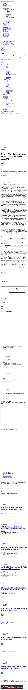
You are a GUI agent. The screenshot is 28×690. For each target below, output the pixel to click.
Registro (5, 4)
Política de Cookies (10, 103)
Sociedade (8, 71)
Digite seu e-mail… (5, 294)
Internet (7, 73)
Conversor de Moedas (10, 106)
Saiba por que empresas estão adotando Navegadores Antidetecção (13, 393)
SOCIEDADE (6, 33)
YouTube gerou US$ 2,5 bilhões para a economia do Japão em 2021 (13, 667)
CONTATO (5, 40)
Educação (8, 16)
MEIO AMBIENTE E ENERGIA (10, 28)
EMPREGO (5, 36)
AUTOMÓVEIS (6, 5)
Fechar (7, 688)
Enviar (2, 488)
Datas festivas (8, 14)
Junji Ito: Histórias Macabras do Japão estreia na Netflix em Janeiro (14, 568)
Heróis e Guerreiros (10, 17)
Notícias (4, 113)
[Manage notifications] (3, 687)
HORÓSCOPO (6, 25)
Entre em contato (6, 472)
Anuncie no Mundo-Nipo (11, 100)
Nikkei (4, 304)
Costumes (8, 11)
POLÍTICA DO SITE (7, 42)
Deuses (7, 15)
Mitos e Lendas (9, 21)
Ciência (7, 72)
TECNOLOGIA (6, 34)
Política (7, 67)
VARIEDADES (6, 35)
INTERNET (5, 27)
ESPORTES (5, 24)
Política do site (9, 101)
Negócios (8, 69)
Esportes (7, 75)
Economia (8, 68)
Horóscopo (8, 93)
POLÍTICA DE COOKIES (8, 43)
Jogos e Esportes (9, 19)
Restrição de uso (3, 272)
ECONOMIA (6, 23)
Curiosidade (8, 12)
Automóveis (8, 77)
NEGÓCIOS (6, 30)
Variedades (8, 356)
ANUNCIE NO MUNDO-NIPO (10, 41)
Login (4, 3)
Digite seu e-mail (4, 59)
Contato (7, 99)
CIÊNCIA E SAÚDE (7, 6)
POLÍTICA (5, 31)
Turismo (7, 22)
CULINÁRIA (6, 8)
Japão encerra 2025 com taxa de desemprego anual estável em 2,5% (12, 508)
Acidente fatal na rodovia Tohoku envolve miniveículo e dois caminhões (13, 527)
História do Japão (9, 18)
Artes (7, 10)
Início (2, 113)
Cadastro (7, 38)
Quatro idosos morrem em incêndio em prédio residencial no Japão (14, 548)
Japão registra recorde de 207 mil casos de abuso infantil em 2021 (14, 609)
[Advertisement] (14, 130)
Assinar (2, 61)
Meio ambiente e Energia (11, 74)
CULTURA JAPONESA (8, 9)
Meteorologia (8, 78)
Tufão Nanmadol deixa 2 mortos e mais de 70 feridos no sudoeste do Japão (14, 588)
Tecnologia (8, 390)
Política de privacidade (13, 688)
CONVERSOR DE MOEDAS (9, 44)
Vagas (7, 37)
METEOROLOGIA (7, 29)
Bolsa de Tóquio (6, 302)
